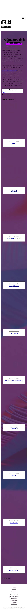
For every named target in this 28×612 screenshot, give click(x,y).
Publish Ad (14, 589)
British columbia (14, 141)
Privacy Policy (14, 598)
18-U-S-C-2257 (14, 602)
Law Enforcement (14, 606)
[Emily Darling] (14, 312)
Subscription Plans (14, 592)
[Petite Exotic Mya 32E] (14, 217)
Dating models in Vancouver (9, 70)
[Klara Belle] (14, 406)
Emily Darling (14, 333)
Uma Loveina (14, 523)
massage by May (14, 570)
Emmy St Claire (14, 286)
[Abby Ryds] (14, 169)
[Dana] (14, 454)
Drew (14, 143)
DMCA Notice (14, 604)
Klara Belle (14, 428)
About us (14, 587)
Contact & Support (14, 594)
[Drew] (14, 122)
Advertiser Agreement (14, 596)
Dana (14, 475)
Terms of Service (14, 600)
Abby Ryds (14, 191)
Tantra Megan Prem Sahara (14, 381)
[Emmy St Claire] (14, 264)
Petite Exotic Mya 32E (14, 238)
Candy (4, 92)
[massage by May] (14, 549)
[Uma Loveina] (14, 501)
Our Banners (14, 590)
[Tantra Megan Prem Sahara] (14, 359)
